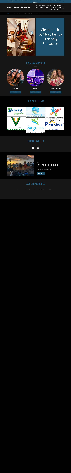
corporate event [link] (27, 13)
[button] (39, 13)
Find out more (15, 92)
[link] (21, 7)
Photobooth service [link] (16, 13)
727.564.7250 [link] (57, 9)
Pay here (40, 173)
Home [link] (8, 13)
